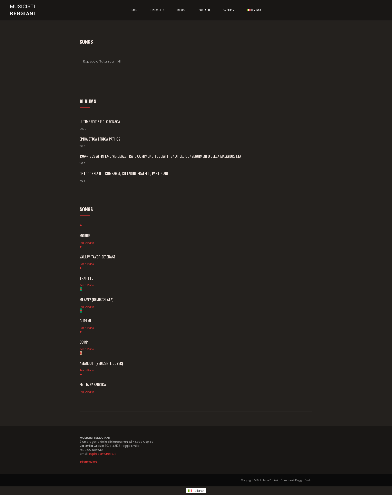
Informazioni (88, 462)
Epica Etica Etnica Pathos (100, 139)
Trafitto (87, 278)
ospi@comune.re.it (102, 454)
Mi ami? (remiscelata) (96, 299)
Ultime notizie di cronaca (100, 121)
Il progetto (157, 10)
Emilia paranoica (93, 384)
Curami (85, 320)
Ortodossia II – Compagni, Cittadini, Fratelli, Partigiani (124, 173)
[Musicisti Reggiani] (22, 10)
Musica (181, 10)
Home (134, 10)
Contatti (204, 10)
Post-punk (87, 243)
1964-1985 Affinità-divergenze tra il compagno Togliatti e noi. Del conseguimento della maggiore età (160, 156)
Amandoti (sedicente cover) (101, 363)
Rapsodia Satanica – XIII (102, 61)
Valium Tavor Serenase (97, 256)
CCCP (84, 342)
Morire (85, 235)
